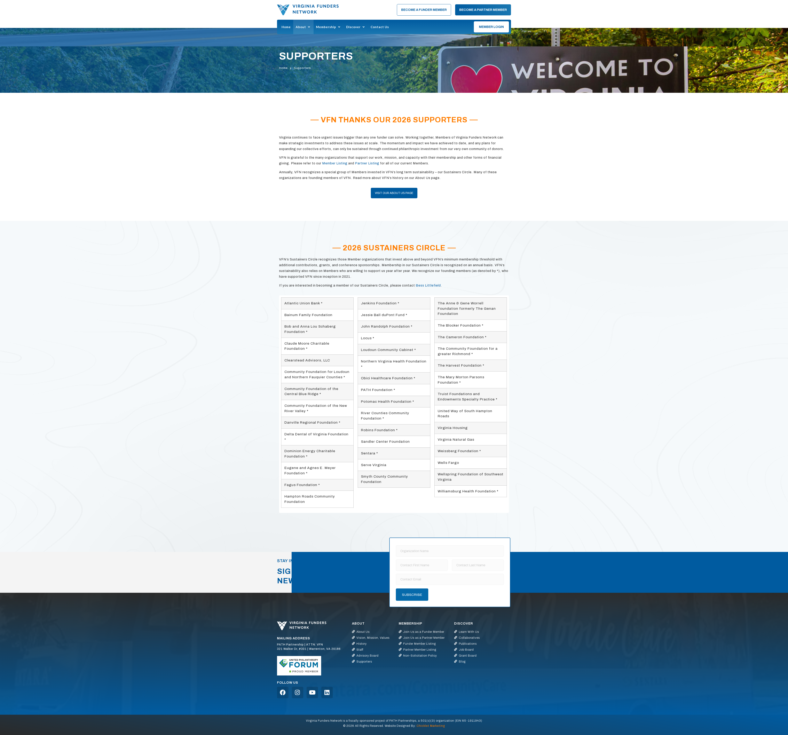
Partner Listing (367, 163)
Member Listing (334, 163)
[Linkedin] (327, 692)
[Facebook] (283, 692)
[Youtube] (312, 692)
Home (286, 27)
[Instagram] (297, 692)
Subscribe (412, 594)
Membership (326, 27)
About (301, 27)
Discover (353, 27)
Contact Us (380, 27)
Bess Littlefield (428, 285)
